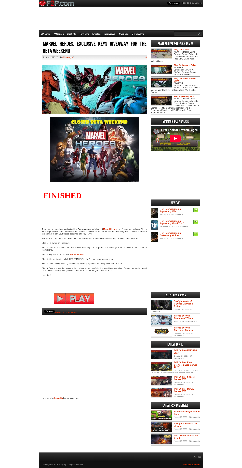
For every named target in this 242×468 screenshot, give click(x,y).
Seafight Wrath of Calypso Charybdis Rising (183, 303)
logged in (58, 398)
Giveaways (138, 34)
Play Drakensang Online (185, 65)
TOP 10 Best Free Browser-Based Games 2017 (185, 365)
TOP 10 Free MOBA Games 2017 (184, 390)
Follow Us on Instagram (66, 312)
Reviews (84, 34)
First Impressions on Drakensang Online (170, 234)
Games (60, 34)
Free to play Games (192, 3)
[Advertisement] (94, 347)
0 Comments (182, 226)
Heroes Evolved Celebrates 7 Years (183, 317)
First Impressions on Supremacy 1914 (170, 210)
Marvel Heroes (110, 229)
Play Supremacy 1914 (184, 96)
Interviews (109, 34)
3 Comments (177, 214)
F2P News (45, 34)
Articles (96, 34)
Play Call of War (181, 49)
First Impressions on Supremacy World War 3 (172, 222)
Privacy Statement (191, 465)
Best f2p (71, 34)
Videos (125, 34)
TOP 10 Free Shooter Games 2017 (184, 378)
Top (199, 457)
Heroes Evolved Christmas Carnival (183, 329)
